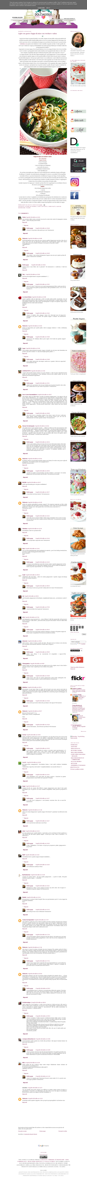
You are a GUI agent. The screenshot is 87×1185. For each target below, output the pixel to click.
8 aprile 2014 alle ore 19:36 (33, 348)
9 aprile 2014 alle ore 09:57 (35, 711)
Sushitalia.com (23, 44)
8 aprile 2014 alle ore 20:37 (34, 482)
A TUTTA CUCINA (76, 694)
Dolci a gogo (30, 228)
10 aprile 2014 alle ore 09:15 (43, 988)
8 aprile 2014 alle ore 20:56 (43, 471)
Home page (43, 1131)
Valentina (24, 528)
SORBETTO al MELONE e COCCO (82, 698)
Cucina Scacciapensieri (28, 919)
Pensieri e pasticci (76, 688)
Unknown (24, 238)
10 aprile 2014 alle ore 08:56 (38, 1002)
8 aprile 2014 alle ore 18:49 (43, 253)
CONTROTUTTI (26, 371)
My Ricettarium (26, 874)
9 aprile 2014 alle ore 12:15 (33, 831)
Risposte (26, 225)
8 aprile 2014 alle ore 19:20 (35, 325)
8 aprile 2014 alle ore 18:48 (43, 228)
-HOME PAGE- (74, 744)
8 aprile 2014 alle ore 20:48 (43, 413)
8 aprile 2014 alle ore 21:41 (43, 516)
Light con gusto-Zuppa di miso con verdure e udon (37, 33)
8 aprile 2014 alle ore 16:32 (33, 217)
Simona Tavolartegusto (28, 426)
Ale (23, 596)
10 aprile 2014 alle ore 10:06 (43, 1039)
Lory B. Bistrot (76, 714)
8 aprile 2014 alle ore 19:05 (43, 284)
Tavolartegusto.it (76, 725)
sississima (24, 687)
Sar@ (23, 574)
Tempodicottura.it (77, 705)
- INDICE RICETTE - (75, 748)
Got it (48, 8)
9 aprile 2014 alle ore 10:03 (33, 734)
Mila (23, 1062)
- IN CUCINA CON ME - (76, 750)
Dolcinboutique (26, 1002)
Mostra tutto (83, 731)
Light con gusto (42, 206)
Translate (82, 644)
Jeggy (23, 786)
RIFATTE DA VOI (74, 767)
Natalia (24, 897)
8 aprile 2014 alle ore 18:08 (35, 238)
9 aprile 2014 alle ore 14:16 (43, 843)
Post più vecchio (63, 1131)
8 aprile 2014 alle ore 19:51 (43, 383)
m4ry (23, 831)
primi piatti (52, 206)
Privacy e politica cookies (77, 769)
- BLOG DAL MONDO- (76, 761)
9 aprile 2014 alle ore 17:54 (43, 934)
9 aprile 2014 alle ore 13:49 (38, 874)
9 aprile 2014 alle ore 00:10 (33, 574)
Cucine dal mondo (31, 206)
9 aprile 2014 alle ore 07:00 (43, 607)
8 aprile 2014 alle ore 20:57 (43, 492)
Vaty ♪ (23, 274)
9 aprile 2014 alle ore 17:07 (42, 919)
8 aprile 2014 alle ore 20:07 (45, 394)
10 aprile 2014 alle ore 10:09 (43, 1050)
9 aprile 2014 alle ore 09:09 (43, 652)
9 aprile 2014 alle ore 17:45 (35, 947)
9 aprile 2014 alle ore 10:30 (43, 748)
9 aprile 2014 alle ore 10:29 (43, 724)
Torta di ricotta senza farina (82, 717)
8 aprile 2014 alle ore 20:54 (43, 442)
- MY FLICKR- (73, 763)
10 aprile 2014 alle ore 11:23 (43, 1076)
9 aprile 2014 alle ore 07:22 (32, 617)
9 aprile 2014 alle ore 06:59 (43, 585)
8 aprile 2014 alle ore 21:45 (43, 562)
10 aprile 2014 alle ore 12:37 (35, 1087)
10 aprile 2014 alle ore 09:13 (43, 1016)
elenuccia (24, 641)
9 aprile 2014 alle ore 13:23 (32, 854)
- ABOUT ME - (73, 746)
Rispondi (24, 222)
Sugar (23, 348)
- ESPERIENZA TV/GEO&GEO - (78, 765)
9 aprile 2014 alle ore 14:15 (43, 885)
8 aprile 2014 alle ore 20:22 (42, 426)
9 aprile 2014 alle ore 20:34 (35, 973)
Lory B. (24, 762)
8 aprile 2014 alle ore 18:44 (38, 264)
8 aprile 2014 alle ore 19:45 (43, 313)
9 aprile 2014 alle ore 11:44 (35, 810)
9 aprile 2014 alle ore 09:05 (35, 641)
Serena (24, 734)
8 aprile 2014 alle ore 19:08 (39, 297)
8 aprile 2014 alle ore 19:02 (33, 274)
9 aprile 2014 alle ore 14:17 (43, 798)
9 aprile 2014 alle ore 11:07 (33, 786)
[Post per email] (44, 205)
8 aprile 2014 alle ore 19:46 (43, 336)
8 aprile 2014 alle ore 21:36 (35, 528)
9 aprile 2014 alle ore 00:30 (31, 596)
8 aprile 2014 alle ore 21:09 (35, 502)
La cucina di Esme (26, 297)
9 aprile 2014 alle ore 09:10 (43, 629)
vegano (28, 207)
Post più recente (22, 1131)
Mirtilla (24, 482)
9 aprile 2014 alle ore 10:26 (34, 762)
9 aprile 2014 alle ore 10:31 (43, 774)
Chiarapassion (26, 663)
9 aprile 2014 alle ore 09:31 (35, 687)
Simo (23, 548)
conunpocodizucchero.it (28, 1039)
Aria (23, 617)
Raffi (23, 854)
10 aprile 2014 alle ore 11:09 (32, 1062)
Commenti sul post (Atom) (30, 1134)
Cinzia (24, 217)
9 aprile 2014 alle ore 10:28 (43, 675)
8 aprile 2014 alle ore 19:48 (43, 359)
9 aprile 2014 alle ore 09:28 (37, 663)
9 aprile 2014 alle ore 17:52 (43, 961)
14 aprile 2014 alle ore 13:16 (35, 1098)
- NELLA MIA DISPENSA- (76, 752)
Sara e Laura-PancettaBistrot (29, 394)
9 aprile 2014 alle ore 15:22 (34, 897)
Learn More (41, 8)
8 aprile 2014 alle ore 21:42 (43, 538)
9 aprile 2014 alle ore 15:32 (43, 909)
